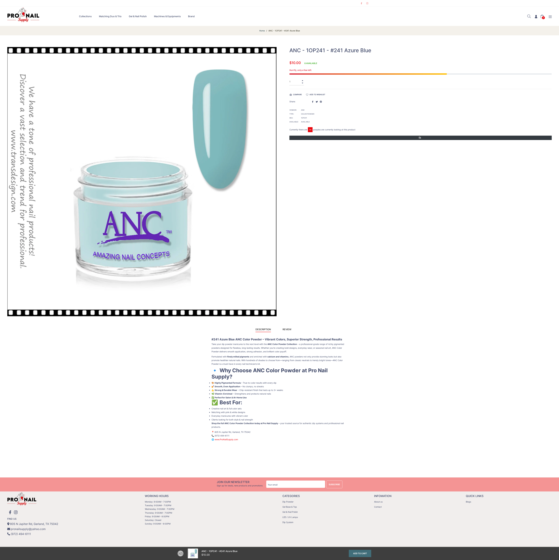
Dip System (287, 522)
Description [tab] (263, 329)
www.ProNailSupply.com (226, 439)
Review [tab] (287, 329)
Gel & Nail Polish (290, 512)
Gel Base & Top (289, 507)
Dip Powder (287, 501)
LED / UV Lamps (290, 517)
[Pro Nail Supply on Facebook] (361, 3)
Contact (378, 507)
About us (378, 501)
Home (262, 30)
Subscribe (334, 484)
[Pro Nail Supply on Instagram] (367, 3)
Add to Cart (360, 553)
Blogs (468, 501)
